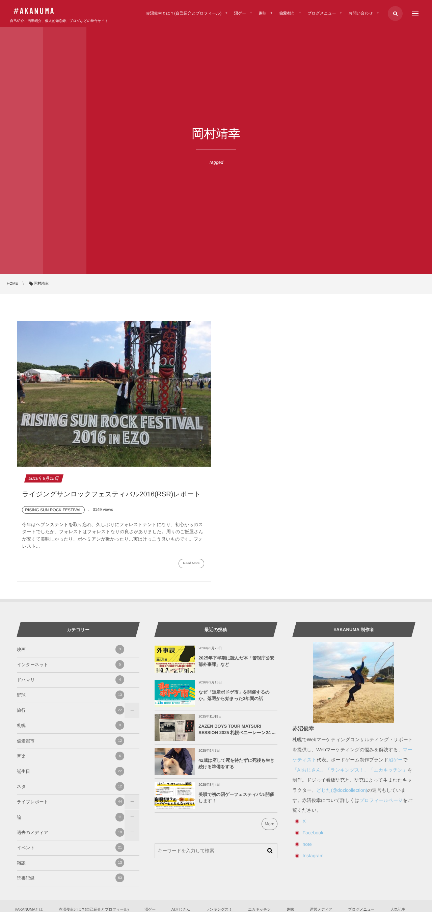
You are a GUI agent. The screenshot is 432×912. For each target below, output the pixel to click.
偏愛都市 (69, 741)
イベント (69, 847)
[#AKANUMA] (33, 11)
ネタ (69, 786)
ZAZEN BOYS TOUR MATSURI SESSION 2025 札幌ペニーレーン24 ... (236, 729)
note (307, 844)
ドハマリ (69, 679)
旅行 (69, 710)
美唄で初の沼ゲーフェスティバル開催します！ (236, 797)
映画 (69, 649)
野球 (69, 695)
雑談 (69, 862)
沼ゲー (395, 759)
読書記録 (69, 878)
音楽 (69, 756)
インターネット (69, 664)
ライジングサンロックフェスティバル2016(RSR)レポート (111, 494)
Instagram (313, 855)
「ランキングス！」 (347, 770)
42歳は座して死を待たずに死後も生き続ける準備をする (236, 763)
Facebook (313, 832)
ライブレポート (69, 801)
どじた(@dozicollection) (342, 790)
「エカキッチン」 (388, 770)
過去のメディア (69, 832)
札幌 (69, 725)
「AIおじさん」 (309, 770)
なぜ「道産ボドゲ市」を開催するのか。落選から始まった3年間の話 (234, 695)
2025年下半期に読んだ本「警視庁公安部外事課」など (236, 661)
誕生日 (69, 771)
